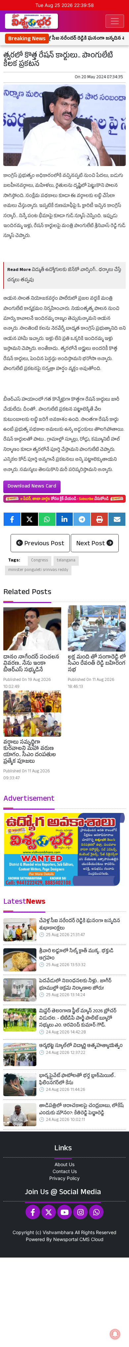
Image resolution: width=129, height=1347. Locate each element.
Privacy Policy (64, 1178)
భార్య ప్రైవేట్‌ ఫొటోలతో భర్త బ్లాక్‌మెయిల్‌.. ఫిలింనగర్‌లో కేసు (77, 1080)
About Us (64, 1164)
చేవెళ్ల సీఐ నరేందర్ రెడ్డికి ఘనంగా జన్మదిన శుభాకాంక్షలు (79, 925)
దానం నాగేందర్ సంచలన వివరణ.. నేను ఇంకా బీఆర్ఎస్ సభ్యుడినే (31, 664)
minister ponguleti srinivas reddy (38, 570)
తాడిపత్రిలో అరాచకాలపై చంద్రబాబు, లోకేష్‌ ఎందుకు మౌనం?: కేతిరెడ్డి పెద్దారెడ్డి (81, 1110)
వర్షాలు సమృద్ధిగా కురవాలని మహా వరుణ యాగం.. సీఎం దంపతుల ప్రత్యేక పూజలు (29, 752)
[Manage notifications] (115, 1334)
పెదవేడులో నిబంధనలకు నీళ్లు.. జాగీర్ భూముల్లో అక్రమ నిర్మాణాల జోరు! (75, 985)
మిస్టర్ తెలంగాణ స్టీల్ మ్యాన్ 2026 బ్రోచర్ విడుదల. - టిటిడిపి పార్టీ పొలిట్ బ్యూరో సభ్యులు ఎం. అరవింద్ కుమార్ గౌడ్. (77, 1018)
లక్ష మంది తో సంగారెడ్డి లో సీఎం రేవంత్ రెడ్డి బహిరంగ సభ (97, 664)
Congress (39, 560)
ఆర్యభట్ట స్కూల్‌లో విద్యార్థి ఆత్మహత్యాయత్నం (81, 1046)
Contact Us (65, 1171)
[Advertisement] (64, 1301)
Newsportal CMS (71, 1239)
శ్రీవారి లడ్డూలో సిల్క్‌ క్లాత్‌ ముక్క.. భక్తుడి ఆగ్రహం (76, 955)
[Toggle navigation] (115, 21)
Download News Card (32, 487)
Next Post (91, 544)
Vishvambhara (58, 1232)
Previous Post (43, 544)
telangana (66, 560)
